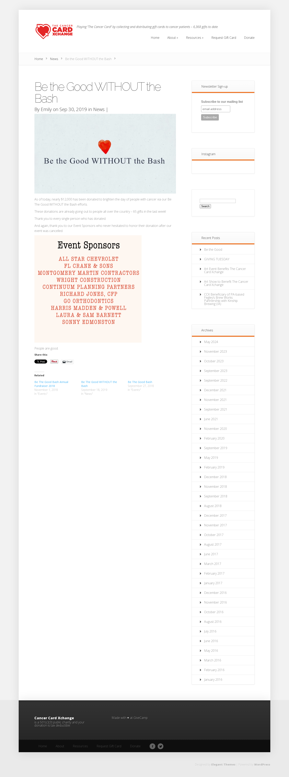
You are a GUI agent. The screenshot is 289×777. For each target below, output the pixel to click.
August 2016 (213, 621)
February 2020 (214, 438)
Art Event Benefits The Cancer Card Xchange (225, 270)
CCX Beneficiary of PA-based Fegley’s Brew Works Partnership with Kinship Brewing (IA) (224, 299)
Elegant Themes (223, 764)
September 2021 (215, 409)
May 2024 (211, 342)
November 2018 (215, 486)
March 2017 (212, 564)
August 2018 (213, 506)
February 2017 (214, 573)
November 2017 (215, 525)
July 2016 (210, 631)
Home (38, 59)
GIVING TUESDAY (216, 259)
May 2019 (211, 457)
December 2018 (215, 477)
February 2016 (214, 670)
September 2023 (215, 371)
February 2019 (214, 467)
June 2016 (211, 641)
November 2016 (215, 602)
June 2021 (211, 419)
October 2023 (214, 361)
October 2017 (214, 535)
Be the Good (213, 249)
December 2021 (215, 390)
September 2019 (215, 448)
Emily (46, 109)
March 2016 (212, 660)
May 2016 (211, 650)
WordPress (262, 764)
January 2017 (213, 583)
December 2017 (215, 515)
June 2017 (211, 554)
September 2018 (215, 496)
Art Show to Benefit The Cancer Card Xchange (226, 283)
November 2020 (215, 429)
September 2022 (215, 380)
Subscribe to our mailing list (222, 101)
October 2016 (214, 612)
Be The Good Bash (140, 382)
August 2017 (213, 544)
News (54, 59)
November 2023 (215, 351)
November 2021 (215, 400)
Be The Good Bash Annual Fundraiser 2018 (51, 384)
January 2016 (213, 679)
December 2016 (215, 593)
